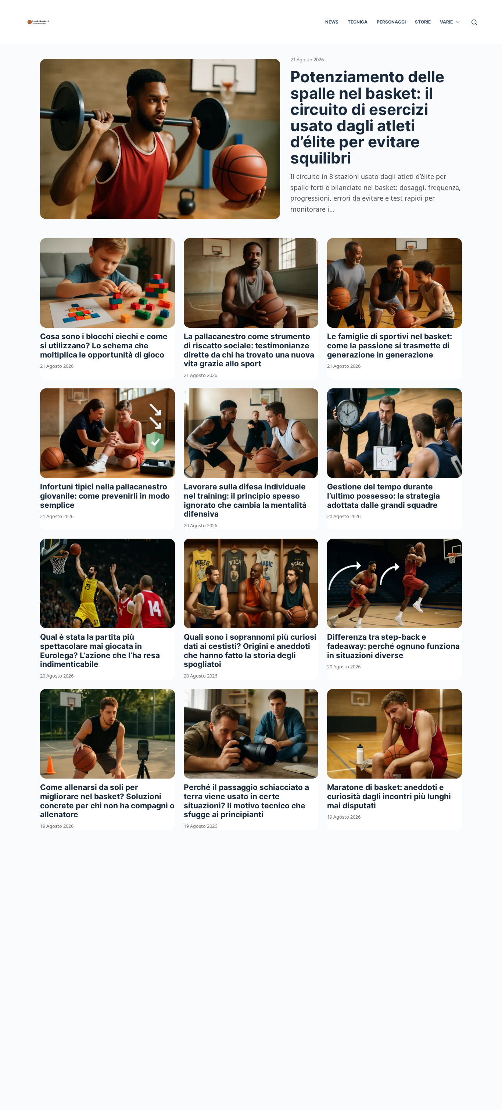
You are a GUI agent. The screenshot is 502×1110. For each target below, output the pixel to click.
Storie (423, 22)
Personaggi (391, 22)
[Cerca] (474, 22)
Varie (446, 22)
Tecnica (357, 22)
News (331, 22)
